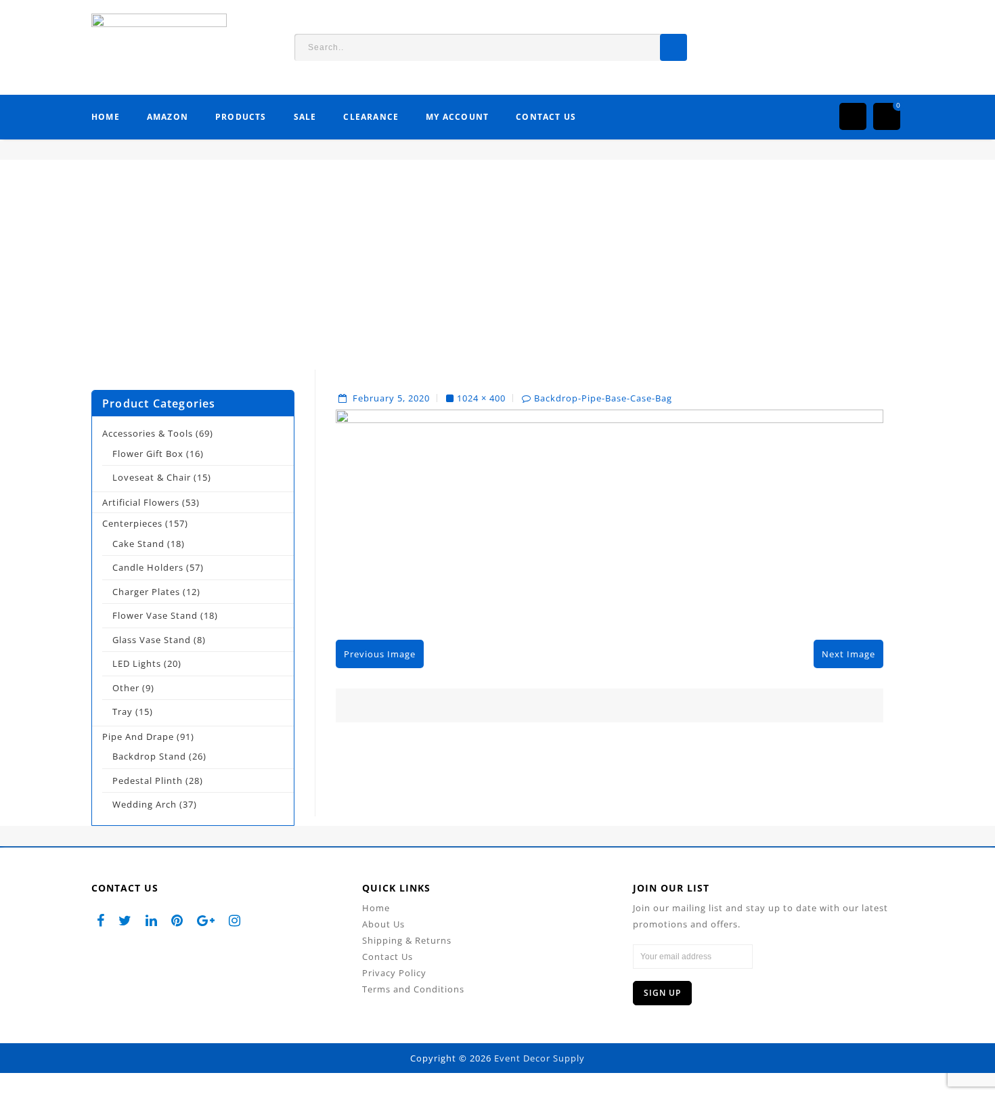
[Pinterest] (177, 920)
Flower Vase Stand (155, 615)
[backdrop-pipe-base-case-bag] (609, 515)
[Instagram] (235, 920)
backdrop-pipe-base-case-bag (603, 398)
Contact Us (546, 117)
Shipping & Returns (406, 940)
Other (125, 688)
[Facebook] (101, 920)
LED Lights (136, 663)
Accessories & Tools (147, 433)
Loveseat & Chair (151, 477)
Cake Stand (138, 544)
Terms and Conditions (413, 989)
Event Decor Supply (539, 1058)
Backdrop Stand (149, 756)
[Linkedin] (151, 920)
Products (241, 117)
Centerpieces (132, 523)
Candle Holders (147, 567)
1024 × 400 (481, 398)
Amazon (167, 117)
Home (105, 117)
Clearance (371, 117)
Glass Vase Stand (151, 640)
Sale (305, 117)
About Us (383, 924)
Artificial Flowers (140, 502)
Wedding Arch (144, 804)
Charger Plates (146, 592)
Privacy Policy (394, 973)
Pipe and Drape (138, 736)
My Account (457, 117)
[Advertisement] (497, 275)
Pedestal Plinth (147, 780)
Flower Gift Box (147, 453)
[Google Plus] (206, 920)
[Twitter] (125, 920)
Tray (122, 711)
